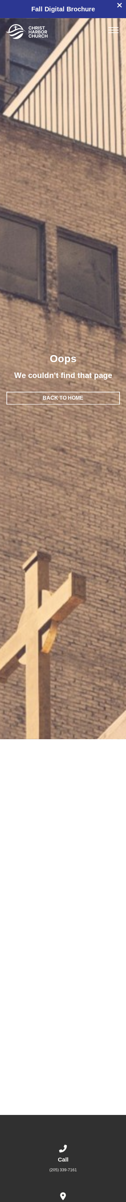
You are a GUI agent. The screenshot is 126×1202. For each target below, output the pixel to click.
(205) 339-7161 (63, 1170)
